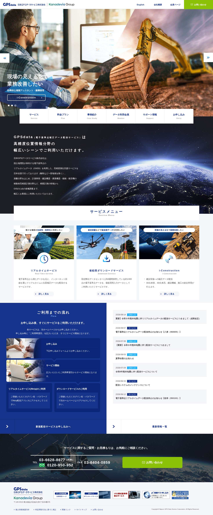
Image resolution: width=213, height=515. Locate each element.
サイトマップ (81, 510)
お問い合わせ (200, 4)
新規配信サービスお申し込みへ (53, 426)
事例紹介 (92, 116)
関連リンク (66, 510)
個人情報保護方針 (22, 510)
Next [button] (208, 57)
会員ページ (175, 4)
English (140, 4)
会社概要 (158, 4)
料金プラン (63, 116)
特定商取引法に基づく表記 (45, 510)
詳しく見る (44, 294)
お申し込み (179, 116)
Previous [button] (4, 58)
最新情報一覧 (159, 426)
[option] (106, 62)
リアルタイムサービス (26, 97)
